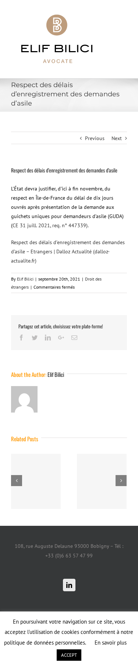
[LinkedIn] (69, 585)
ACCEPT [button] (69, 655)
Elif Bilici (25, 279)
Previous (95, 138)
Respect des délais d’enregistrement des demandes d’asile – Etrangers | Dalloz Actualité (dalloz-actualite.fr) (68, 251)
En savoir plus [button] (111, 642)
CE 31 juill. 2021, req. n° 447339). (51, 225)
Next (117, 138)
